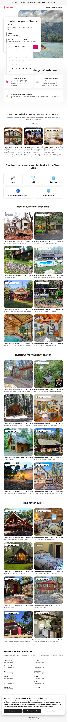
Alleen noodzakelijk (32, 711)
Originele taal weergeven (47, 2)
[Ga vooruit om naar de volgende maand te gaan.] (29, 46)
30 (30, 68)
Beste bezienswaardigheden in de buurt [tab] (51, 655)
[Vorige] (30, 124)
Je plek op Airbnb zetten (54, 7)
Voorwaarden (36, 719)
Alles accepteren (13, 711)
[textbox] (14, 41)
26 (16, 68)
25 (13, 68)
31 (9, 72)
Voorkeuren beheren (51, 711)
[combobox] (22, 35)
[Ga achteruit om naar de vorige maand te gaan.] (9, 46)
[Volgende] (36, 124)
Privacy (29, 719)
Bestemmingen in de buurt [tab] (11, 655)
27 (19, 68)
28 (23, 68)
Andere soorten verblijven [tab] (29, 655)
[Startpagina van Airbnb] (8, 7)
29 (26, 68)
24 (9, 68)
